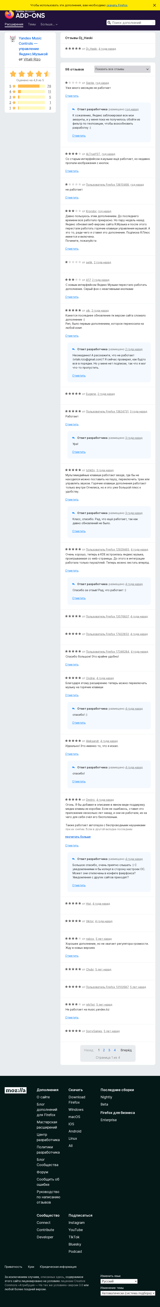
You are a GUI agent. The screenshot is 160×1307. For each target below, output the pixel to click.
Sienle (90, 83)
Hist (88, 903)
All (70, 1146)
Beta (104, 1104)
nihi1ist (90, 1004)
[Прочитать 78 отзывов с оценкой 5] (31, 86)
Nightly (106, 1097)
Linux (72, 1138)
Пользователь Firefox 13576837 (107, 616)
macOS (74, 1117)
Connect (44, 1223)
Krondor (91, 211)
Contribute (45, 1230)
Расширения (14, 24)
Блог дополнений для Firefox (47, 1109)
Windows (76, 1109)
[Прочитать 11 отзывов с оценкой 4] (31, 91)
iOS (71, 1124)
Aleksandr (92, 741)
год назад (102, 83)
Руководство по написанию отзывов (48, 1197)
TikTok (74, 1237)
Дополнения (47, 1090)
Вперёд (126, 1050)
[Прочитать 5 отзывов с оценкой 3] (31, 97)
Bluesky (74, 1244)
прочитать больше (78, 836)
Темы (32, 24)
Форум (42, 1172)
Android (74, 1131)
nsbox (90, 938)
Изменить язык (110, 1276)
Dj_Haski (91, 48)
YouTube (75, 1230)
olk (88, 310)
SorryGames (94, 1031)
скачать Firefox (117, 5)
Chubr (90, 969)
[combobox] (131, 22)
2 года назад (102, 262)
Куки (31, 1266)
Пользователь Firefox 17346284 (107, 651)
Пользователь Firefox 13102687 (107, 987)
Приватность (13, 1266)
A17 (88, 280)
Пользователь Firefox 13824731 (107, 411)
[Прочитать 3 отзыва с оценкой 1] (31, 108)
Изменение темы (112, 1287)
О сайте (43, 1097)
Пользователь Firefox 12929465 (107, 549)
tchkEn (90, 470)
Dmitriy (90, 799)
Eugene (91, 394)
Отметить (72, 95)
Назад (88, 1050)
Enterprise (108, 1120)
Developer (45, 1237)
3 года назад (138, 411)
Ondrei (90, 678)
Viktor (89, 921)
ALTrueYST (93, 154)
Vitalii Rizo (32, 59)
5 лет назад (104, 938)
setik (89, 262)
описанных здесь (52, 1276)
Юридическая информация (58, 1266)
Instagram (76, 1223)
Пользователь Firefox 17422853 (107, 634)
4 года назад (107, 48)
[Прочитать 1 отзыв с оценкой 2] (31, 102)
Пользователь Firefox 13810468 (107, 184)
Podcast (75, 1251)
